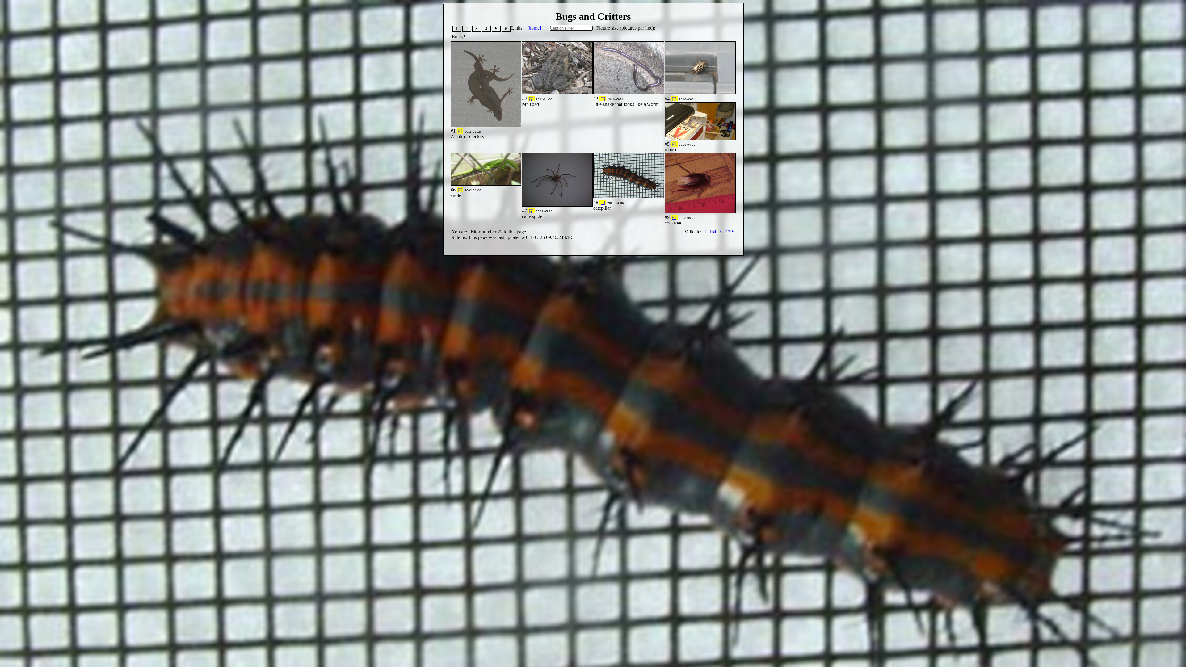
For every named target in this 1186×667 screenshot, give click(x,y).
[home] (534, 28)
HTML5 (713, 231)
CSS (729, 231)
